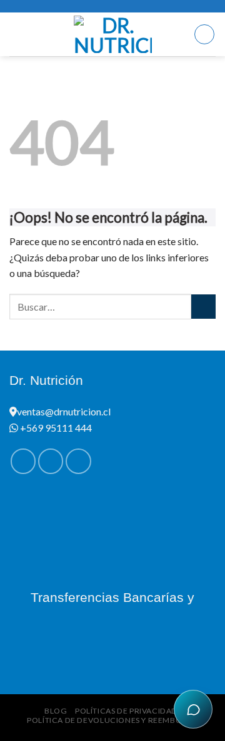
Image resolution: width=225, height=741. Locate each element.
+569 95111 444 (55, 427)
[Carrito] (204, 34)
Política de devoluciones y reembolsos (114, 720)
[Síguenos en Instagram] (50, 460)
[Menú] (16, 34)
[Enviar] (203, 306)
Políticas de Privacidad (126, 710)
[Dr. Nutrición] (113, 34)
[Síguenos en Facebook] (23, 460)
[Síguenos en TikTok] (78, 460)
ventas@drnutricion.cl (64, 411)
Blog (55, 710)
